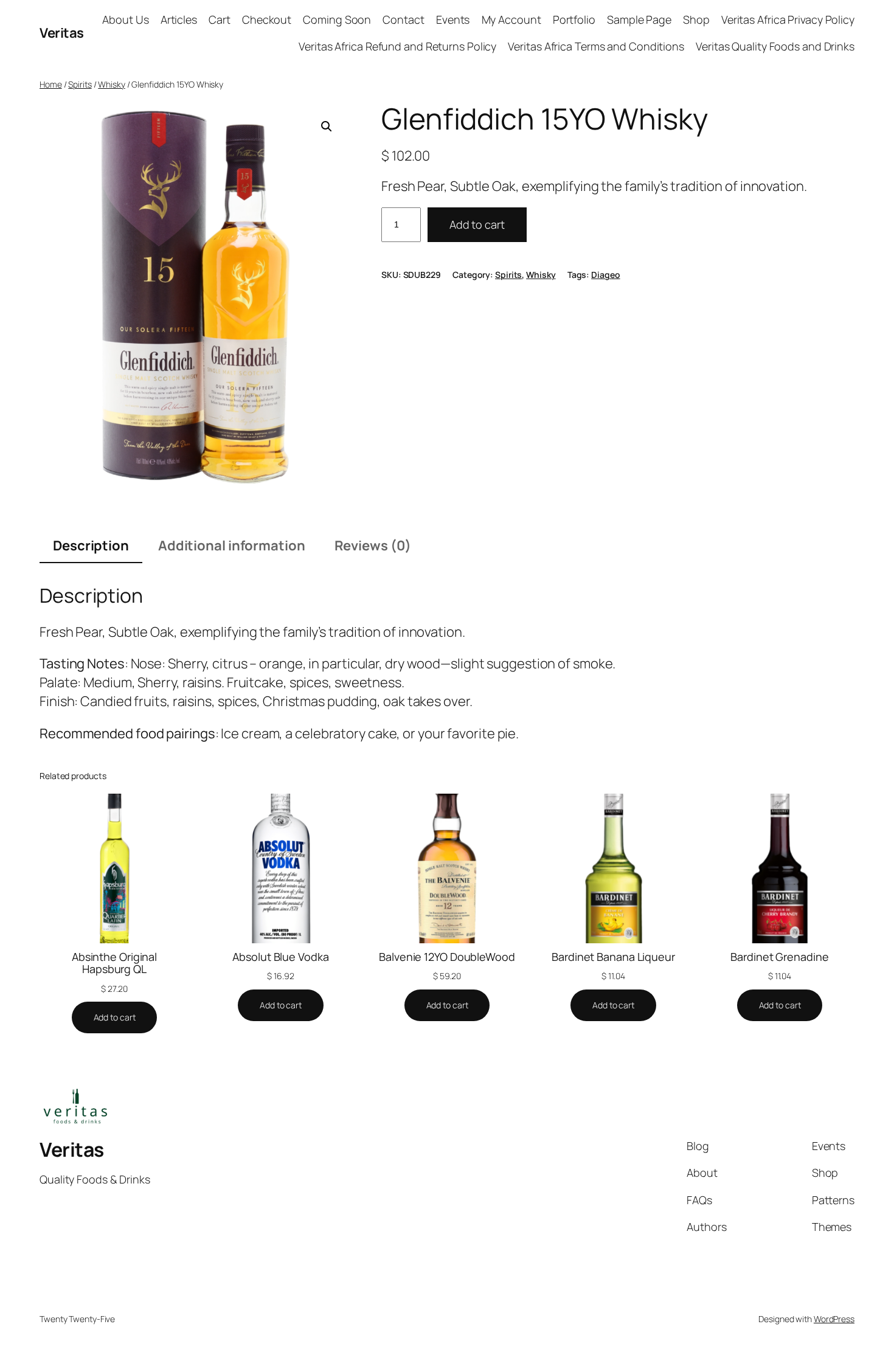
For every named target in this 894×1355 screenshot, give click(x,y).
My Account (511, 19)
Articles (179, 19)
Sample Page (639, 19)
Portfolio (574, 19)
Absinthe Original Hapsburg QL (114, 963)
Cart (219, 19)
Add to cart (477, 224)
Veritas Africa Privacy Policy (787, 19)
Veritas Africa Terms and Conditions (596, 46)
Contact (403, 19)
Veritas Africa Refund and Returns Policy (397, 46)
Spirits (79, 84)
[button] (327, 126)
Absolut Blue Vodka (280, 957)
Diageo (605, 274)
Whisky (111, 84)
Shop (696, 19)
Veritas (62, 33)
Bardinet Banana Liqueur (613, 957)
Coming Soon (337, 19)
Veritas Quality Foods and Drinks (775, 46)
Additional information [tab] (231, 545)
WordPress (834, 1319)
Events (453, 19)
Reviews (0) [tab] (372, 545)
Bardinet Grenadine (779, 957)
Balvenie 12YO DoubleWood (447, 957)
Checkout (266, 19)
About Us (125, 19)
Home (51, 84)
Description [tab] (91, 545)
